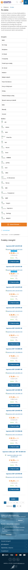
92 (17, 502)
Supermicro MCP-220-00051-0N (14, 369)
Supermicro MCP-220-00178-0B (14, 287)
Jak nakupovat (5, 544)
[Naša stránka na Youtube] (14, 560)
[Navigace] (26, 2)
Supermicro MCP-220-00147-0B (14, 328)
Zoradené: (14, 234)
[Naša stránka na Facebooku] (10, 560)
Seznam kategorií (6, 541)
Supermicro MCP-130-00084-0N (14, 349)
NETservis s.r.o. (21, 563)
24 (17, 506)
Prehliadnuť (8, 534)
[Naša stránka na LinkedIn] (18, 560)
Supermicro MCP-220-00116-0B (14, 266)
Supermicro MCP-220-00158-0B (14, 474)
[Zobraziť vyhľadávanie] (17, 2)
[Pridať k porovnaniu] (16, 257)
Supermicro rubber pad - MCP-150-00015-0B (14, 452)
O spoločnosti (4, 551)
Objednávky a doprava (7, 548)
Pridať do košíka (15, 261)
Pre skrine (12, 7)
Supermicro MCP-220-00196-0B (14, 308)
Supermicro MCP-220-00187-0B (14, 410)
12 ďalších (13, 499)
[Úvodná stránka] (1, 7)
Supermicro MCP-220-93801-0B (14, 390)
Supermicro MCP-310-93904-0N (14, 431)
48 (20, 506)
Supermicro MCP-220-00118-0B (14, 246)
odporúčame (6, 230)
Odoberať (20, 520)
